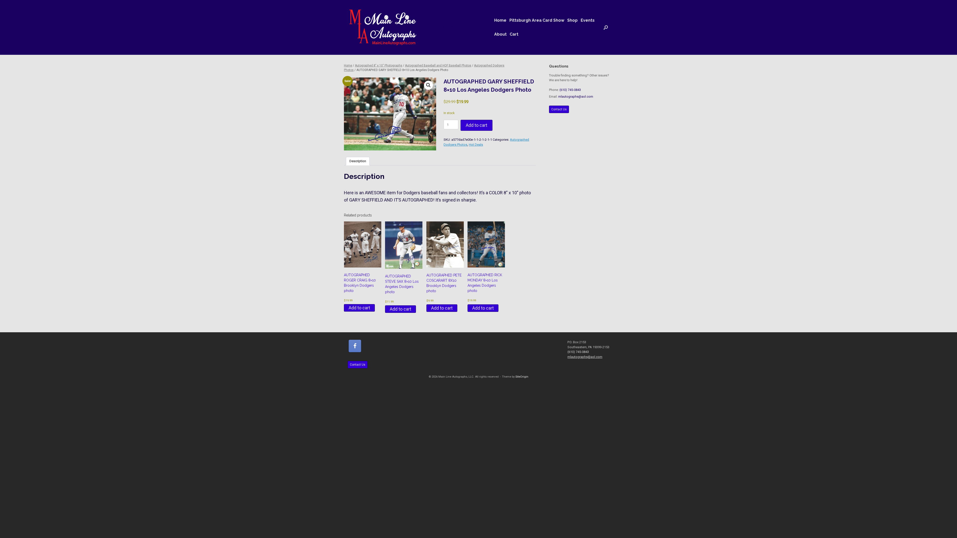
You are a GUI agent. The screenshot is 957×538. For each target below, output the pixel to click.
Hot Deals (476, 144)
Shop (572, 20)
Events (588, 20)
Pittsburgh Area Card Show (536, 20)
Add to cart (476, 125)
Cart (514, 34)
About (500, 34)
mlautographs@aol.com (575, 96)
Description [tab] (357, 161)
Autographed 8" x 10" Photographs (378, 65)
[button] (605, 27)
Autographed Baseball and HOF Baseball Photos (438, 65)
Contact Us (559, 109)
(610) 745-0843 (570, 90)
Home (500, 20)
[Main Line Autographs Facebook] (355, 346)
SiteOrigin (521, 376)
